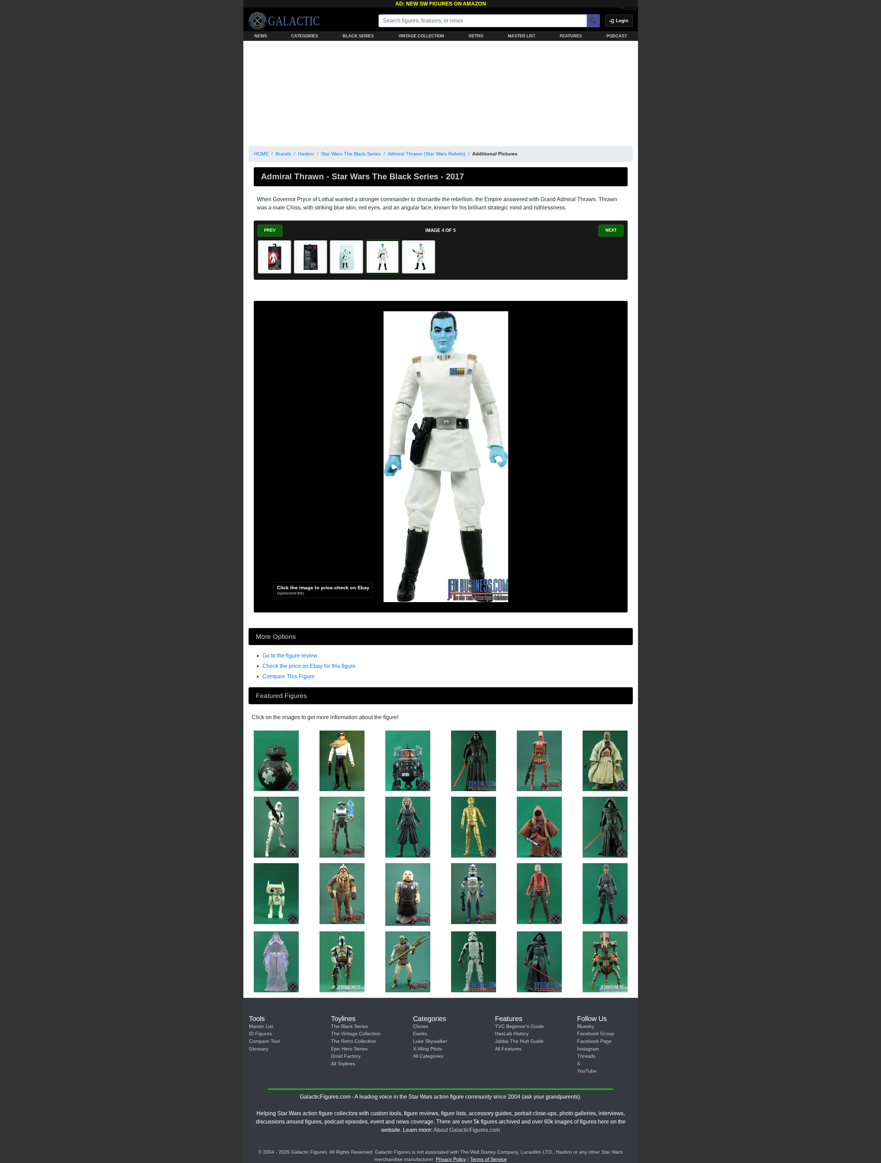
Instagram (588, 1049)
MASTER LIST (521, 36)
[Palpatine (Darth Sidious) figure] (276, 961)
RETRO (476, 36)
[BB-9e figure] (276, 760)
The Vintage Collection (355, 1033)
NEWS (260, 36)
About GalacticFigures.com (466, 1130)
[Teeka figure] (539, 827)
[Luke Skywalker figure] (473, 827)
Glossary (258, 1049)
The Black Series (349, 1026)
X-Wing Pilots (427, 1049)
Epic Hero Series (349, 1049)
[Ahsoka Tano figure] (407, 827)
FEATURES (571, 36)
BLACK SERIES (358, 36)
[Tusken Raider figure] (605, 760)
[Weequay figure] (407, 961)
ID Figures (260, 1033)
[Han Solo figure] (342, 760)
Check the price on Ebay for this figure (309, 666)
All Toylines (343, 1063)
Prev (270, 230)
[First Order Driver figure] (473, 961)
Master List (261, 1026)
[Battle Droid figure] (539, 760)
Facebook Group (595, 1033)
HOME (261, 153)
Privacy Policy (451, 1159)
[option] (274, 257)
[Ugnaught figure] (407, 894)
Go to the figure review (289, 656)
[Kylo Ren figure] (473, 760)
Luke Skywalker (430, 1041)
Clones (420, 1026)
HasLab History (512, 1033)
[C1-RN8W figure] (407, 760)
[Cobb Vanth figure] (539, 893)
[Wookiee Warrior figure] (342, 893)
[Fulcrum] (629, 9)
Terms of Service (488, 1159)
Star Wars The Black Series (351, 153)
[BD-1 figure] (276, 893)
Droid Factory (346, 1056)
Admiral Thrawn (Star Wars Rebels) (426, 153)
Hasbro (306, 153)
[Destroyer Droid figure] (605, 961)
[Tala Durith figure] (605, 893)
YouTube (586, 1071)
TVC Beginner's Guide (519, 1026)
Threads (586, 1056)
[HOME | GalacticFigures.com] (286, 21)
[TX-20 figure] (342, 827)
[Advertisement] (441, 92)
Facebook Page (594, 1041)
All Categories (428, 1056)
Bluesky (585, 1026)
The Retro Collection (353, 1041)
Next (611, 230)
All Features (508, 1049)
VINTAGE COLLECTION (421, 36)
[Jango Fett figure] (342, 961)
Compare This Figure (288, 676)
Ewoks (420, 1033)
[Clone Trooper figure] (276, 827)
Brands (283, 153)
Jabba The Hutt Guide (519, 1041)
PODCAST (616, 36)
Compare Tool (264, 1041)
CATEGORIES (304, 36)
